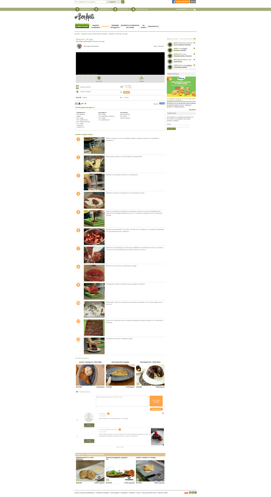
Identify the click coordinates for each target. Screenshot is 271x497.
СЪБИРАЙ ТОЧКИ (104, 9)
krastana (102, 414)
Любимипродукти (115, 26)
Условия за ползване (102, 493)
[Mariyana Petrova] (170, 61)
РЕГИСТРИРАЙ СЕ (85, 9)
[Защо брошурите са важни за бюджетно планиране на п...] (195, 109)
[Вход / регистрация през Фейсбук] (174, 2)
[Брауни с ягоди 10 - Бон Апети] (94, 309)
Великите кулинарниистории (130, 26)
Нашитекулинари (95, 26)
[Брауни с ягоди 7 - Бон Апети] (94, 255)
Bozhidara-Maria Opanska (108, 429)
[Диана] (170, 44)
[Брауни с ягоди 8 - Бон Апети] (94, 273)
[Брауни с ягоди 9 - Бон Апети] (94, 291)
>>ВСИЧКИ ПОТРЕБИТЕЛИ (186, 39)
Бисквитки (124, 493)
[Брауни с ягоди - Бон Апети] (94, 145)
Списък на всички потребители (84, 493)
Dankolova (178, 54)
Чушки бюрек (178, 61)
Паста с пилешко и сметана (182, 44)
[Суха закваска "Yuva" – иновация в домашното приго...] (189, 109)
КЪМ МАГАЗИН (185, 9)
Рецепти (105, 26)
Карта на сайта (162, 493)
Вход (193, 2)
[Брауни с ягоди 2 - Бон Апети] (94, 164)
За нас (138, 493)
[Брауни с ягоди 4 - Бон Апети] (94, 200)
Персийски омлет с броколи (182, 56)
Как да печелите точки (149, 493)
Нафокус (143, 26)
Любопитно (153, 26)
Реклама (132, 493)
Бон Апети (95, 46)
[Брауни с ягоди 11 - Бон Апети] (94, 327)
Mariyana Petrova (180, 60)
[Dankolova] (170, 56)
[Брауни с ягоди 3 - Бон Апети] (94, 182)
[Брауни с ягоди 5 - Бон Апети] (94, 218)
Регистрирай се (183, 2)
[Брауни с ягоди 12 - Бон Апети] (94, 346)
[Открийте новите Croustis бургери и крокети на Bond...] (190, 109)
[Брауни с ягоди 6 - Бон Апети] (94, 236)
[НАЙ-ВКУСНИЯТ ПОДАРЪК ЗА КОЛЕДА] (192, 109)
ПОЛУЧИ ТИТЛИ (123, 9)
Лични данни (115, 493)
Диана (176, 43)
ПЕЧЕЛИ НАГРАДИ (141, 9)
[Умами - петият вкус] (193, 109)
